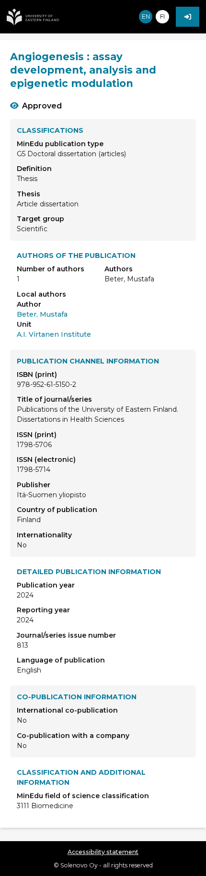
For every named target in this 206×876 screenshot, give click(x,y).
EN (146, 16)
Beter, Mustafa (42, 314)
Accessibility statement (103, 851)
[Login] (187, 17)
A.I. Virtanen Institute (54, 334)
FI (162, 16)
